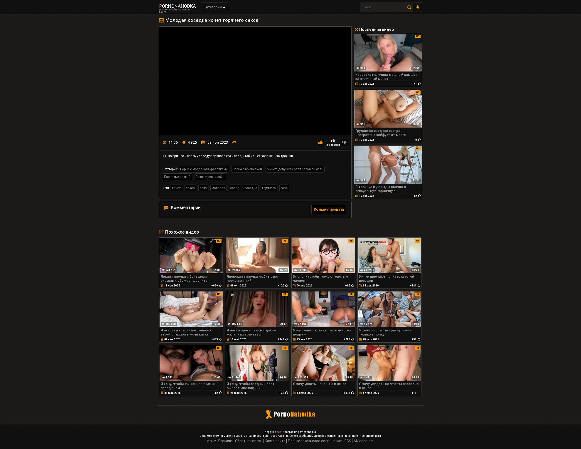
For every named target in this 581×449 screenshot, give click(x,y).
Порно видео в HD (177, 177)
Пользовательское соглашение (315, 441)
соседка (250, 188)
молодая (218, 188)
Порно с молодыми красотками (204, 169)
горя (284, 188)
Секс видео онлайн (210, 177)
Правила (225, 441)
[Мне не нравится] (344, 142)
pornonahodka (177, 6)
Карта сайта (275, 441)
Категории (213, 7)
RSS (347, 441)
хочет (176, 188)
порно (280, 432)
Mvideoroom (364, 441)
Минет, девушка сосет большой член (295, 169)
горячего (269, 188)
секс (203, 188)
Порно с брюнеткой (247, 169)
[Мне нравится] (320, 142)
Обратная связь (248, 441)
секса (190, 188)
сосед (234, 188)
